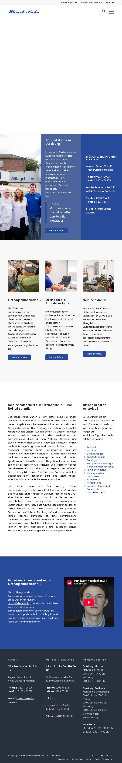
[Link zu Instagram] (97, 755)
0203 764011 (102, 198)
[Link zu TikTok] (111, 755)
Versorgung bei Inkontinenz (95, 474)
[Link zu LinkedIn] (107, 755)
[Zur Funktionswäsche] (84, 469)
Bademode (93, 489)
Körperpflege (94, 482)
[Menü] (109, 12)
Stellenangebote (69, 2)
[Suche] (102, 12)
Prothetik (92, 447)
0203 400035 (103, 176)
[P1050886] (98, 276)
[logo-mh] (23, 12)
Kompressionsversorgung (101, 463)
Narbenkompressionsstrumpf (103, 466)
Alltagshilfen (94, 479)
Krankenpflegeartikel (98, 486)
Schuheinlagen (95, 453)
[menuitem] (69, 2)
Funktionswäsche (96, 469)
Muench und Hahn (28, 755)
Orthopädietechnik (18, 428)
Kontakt (110, 2)
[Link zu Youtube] (102, 755)
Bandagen (92, 460)
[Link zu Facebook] (92, 755)
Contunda (55, 755)
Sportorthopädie (96, 457)
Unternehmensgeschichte (22, 490)
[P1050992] (23, 276)
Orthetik (91, 450)
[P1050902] (61, 276)
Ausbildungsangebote (92, 2)
